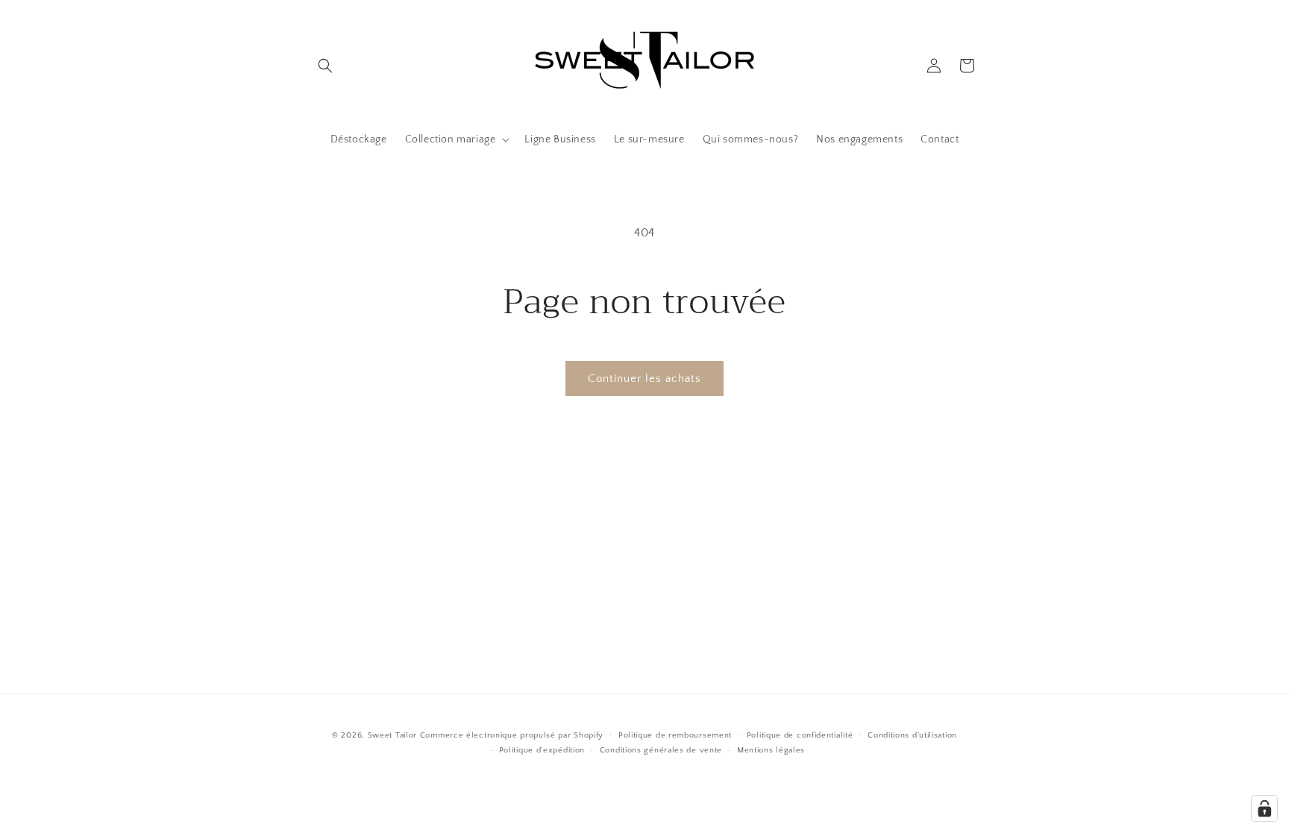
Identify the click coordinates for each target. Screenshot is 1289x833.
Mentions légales (771, 750)
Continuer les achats (644, 378)
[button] (325, 65)
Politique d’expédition (542, 750)
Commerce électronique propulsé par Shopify (511, 735)
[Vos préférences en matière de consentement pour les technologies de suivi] (1264, 808)
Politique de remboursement (675, 735)
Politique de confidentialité (800, 735)
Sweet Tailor (392, 735)
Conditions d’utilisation (912, 735)
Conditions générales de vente (661, 750)
